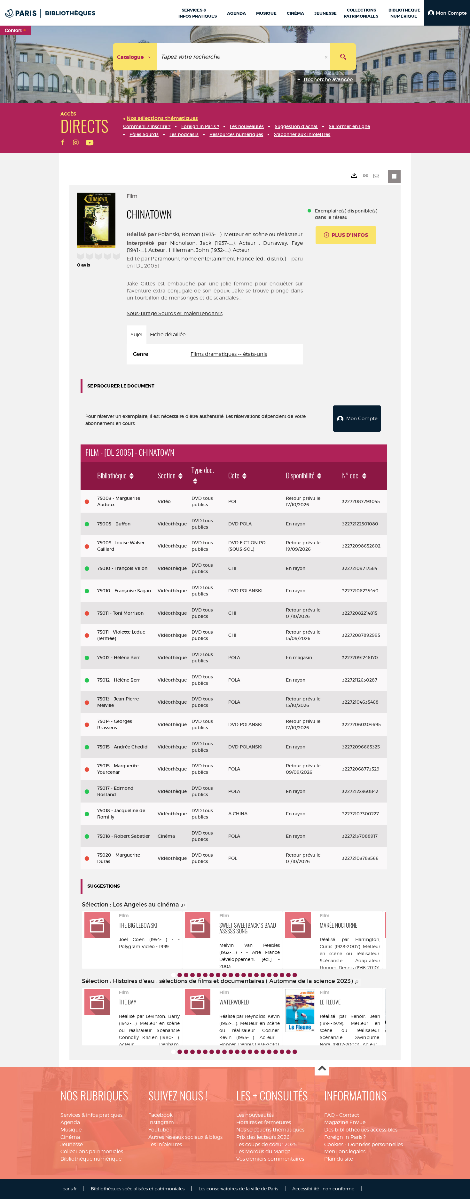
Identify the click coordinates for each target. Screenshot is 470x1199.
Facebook (160, 1115)
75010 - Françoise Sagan (124, 591)
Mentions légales (344, 1151)
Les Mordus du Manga (263, 1151)
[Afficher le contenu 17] (275, 975)
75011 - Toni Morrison (120, 613)
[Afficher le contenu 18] (282, 975)
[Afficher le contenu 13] (250, 975)
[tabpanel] (214, 354)
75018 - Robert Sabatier (123, 836)
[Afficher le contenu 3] (186, 975)
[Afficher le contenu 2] (179, 975)
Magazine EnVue (344, 1122)
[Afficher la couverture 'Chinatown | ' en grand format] (96, 219)
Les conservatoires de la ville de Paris (238, 1188)
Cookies (333, 1144)
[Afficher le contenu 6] (205, 975)
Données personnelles (375, 1144)
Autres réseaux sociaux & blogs (185, 1137)
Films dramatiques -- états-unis (229, 354)
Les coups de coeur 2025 (266, 1144)
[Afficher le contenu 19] (288, 975)
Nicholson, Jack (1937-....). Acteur (213, 243)
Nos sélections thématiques (270, 1130)
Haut (322, 1068)
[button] (447, 13)
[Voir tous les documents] (183, 905)
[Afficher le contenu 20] (295, 975)
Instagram (161, 1122)
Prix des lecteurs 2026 (263, 1137)
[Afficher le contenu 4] (192, 975)
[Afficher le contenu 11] (237, 975)
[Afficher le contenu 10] (231, 975)
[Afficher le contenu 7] (211, 975)
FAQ (329, 1115)
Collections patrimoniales (91, 1151)
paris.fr (69, 1188)
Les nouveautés (255, 1115)
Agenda (70, 1122)
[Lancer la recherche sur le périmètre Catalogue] (343, 56)
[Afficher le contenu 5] (199, 975)
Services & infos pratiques (91, 1115)
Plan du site (338, 1159)
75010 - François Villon (122, 568)
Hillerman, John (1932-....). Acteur (209, 250)
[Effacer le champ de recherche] (327, 56)
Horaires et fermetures (263, 1122)
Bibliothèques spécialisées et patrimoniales (137, 1188)
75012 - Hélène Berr (118, 657)
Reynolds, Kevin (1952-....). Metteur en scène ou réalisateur (249, 1023)
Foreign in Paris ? (345, 1137)
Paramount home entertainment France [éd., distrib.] (218, 259)
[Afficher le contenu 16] (269, 975)
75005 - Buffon (113, 524)
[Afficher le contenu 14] (256, 975)
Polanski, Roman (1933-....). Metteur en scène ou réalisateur (230, 234)
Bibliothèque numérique (90, 1159)
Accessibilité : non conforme (323, 1188)
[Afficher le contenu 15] (263, 975)
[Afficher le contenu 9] (224, 975)
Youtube (158, 1130)
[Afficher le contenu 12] (243, 975)
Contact (349, 1115)
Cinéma (70, 1137)
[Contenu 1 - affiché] (173, 975)
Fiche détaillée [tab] (167, 335)
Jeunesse (71, 1144)
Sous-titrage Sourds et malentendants (175, 313)
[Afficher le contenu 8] (218, 975)
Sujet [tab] (136, 335)
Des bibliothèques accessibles (360, 1130)
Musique (71, 1130)
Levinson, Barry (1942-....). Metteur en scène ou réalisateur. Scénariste (149, 1023)
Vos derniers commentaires (270, 1159)
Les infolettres (165, 1144)
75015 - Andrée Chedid (122, 747)
